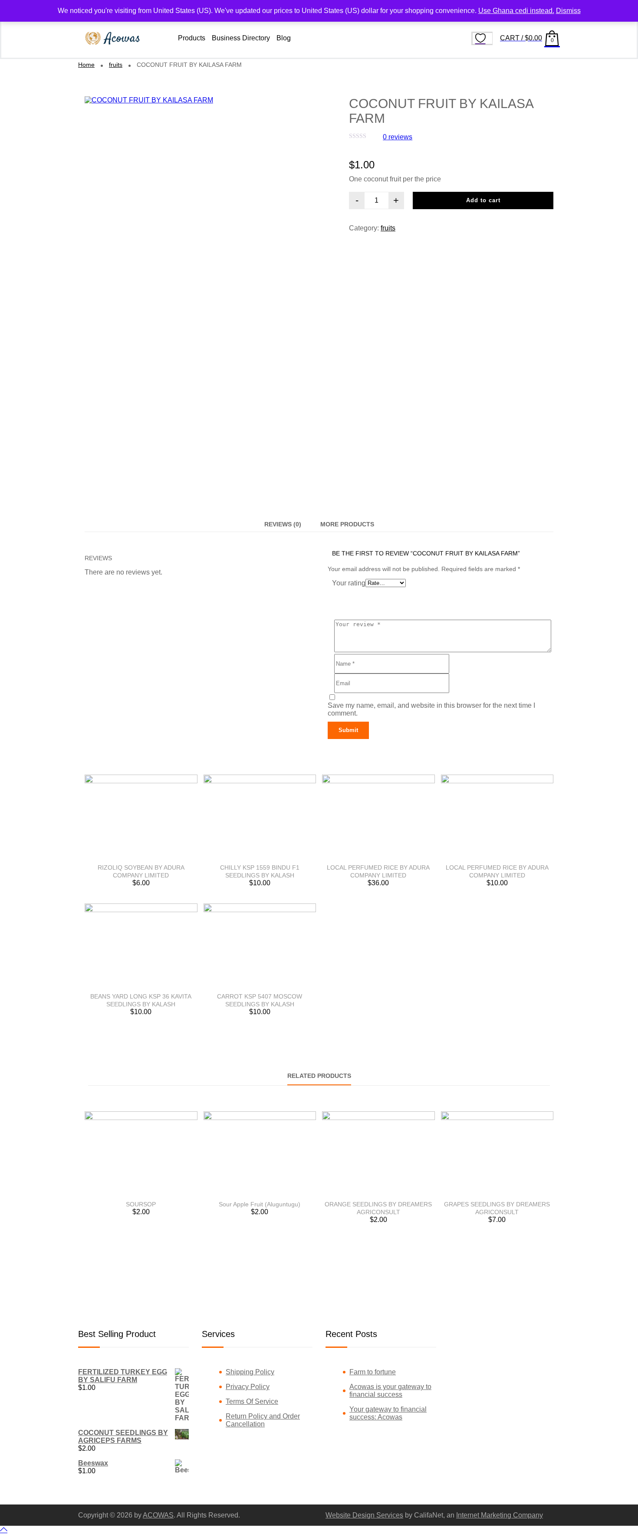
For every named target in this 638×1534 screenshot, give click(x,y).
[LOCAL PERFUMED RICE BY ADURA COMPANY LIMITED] (378, 817)
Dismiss (568, 10)
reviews (397, 137)
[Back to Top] (3, 1530)
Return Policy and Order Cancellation (263, 1420)
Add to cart (483, 200)
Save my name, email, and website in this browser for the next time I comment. (431, 709)
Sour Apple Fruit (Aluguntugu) (259, 1204)
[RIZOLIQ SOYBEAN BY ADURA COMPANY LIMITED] (141, 817)
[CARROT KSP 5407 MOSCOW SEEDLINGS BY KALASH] (260, 945)
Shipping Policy (250, 1372)
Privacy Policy (248, 1386)
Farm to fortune (372, 1372)
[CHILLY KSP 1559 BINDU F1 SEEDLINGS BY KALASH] (260, 817)
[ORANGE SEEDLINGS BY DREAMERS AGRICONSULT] (378, 1153)
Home (86, 64)
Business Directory (241, 38)
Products (191, 38)
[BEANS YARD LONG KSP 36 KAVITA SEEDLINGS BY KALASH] (141, 945)
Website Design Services (364, 1515)
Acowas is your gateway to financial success (390, 1390)
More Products (347, 524)
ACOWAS (158, 1515)
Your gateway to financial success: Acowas (388, 1413)
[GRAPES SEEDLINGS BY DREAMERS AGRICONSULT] (497, 1153)
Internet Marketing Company (499, 1515)
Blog (283, 38)
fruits (115, 64)
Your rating (348, 583)
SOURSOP (141, 1204)
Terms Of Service (252, 1401)
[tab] (282, 524)
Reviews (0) (282, 524)
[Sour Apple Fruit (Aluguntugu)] (260, 1153)
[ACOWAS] (113, 38)
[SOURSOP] (141, 1153)
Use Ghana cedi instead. (516, 10)
